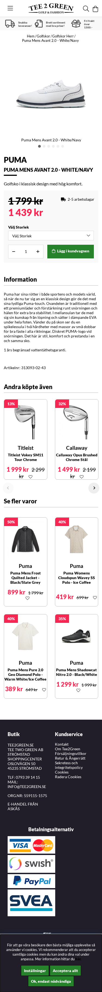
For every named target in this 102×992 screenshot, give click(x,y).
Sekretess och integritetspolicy (69, 765)
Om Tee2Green (67, 748)
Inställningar (35, 970)
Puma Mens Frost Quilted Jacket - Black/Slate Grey (25, 578)
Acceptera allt (65, 970)
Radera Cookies (68, 776)
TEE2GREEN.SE (21, 745)
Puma (15, 159)
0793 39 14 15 (28, 777)
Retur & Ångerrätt (70, 758)
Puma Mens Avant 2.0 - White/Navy (50, 40)
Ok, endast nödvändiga (51, 981)
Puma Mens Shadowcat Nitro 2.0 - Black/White (76, 672)
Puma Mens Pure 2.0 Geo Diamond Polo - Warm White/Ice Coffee (25, 674)
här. (78, 959)
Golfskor (43, 36)
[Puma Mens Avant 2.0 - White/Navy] (39, 146)
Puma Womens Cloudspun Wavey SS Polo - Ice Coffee (76, 578)
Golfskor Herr (63, 36)
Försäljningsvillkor (70, 753)
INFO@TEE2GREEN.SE (27, 786)
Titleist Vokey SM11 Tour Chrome (25, 457)
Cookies (62, 772)
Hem (31, 36)
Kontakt (62, 744)
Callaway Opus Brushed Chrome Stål (76, 457)
